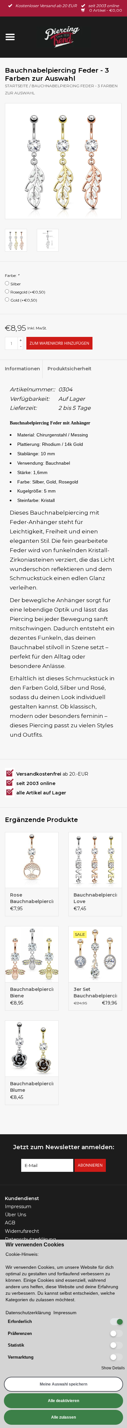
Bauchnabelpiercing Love (95, 898)
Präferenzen (20, 1333)
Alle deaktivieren (63, 1400)
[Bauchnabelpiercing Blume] (32, 1048)
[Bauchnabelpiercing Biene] (32, 954)
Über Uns (15, 1215)
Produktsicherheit (66, 369)
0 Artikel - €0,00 (105, 10)
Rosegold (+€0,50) (27, 292)
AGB (10, 1223)
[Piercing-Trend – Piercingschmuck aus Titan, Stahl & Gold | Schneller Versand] (73, 37)
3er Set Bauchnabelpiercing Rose (95, 992)
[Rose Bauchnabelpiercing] (32, 860)
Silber (15, 283)
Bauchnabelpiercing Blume (31, 1087)
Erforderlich (20, 1321)
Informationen (22, 369)
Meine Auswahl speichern (63, 1384)
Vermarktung (21, 1357)
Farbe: (12, 275)
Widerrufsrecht (22, 1231)
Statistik (16, 1345)
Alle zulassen (63, 1417)
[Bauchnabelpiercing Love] (95, 860)
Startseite (16, 85)
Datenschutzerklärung (30, 1239)
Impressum (18, 1206)
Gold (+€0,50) (23, 300)
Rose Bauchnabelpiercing (31, 898)
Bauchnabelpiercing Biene (31, 992)
